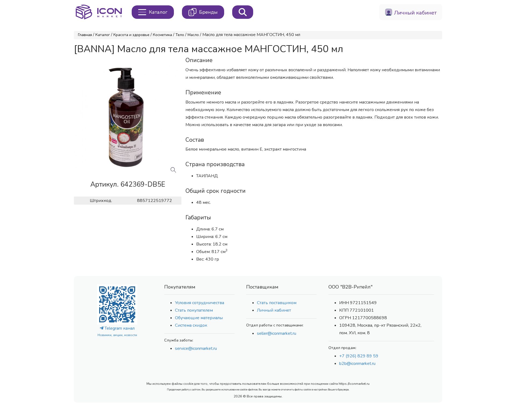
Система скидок (191, 325)
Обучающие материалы (199, 318)
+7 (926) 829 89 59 (358, 356)
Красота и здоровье (131, 34)
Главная (85, 34)
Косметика (162, 34)
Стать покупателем (194, 310)
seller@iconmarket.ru (276, 333)
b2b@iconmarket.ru (357, 363)
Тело (179, 34)
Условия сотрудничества (199, 303)
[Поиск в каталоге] (242, 12)
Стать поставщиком (276, 303)
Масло (193, 34)
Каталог (102, 34)
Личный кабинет (274, 310)
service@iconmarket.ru (196, 348)
